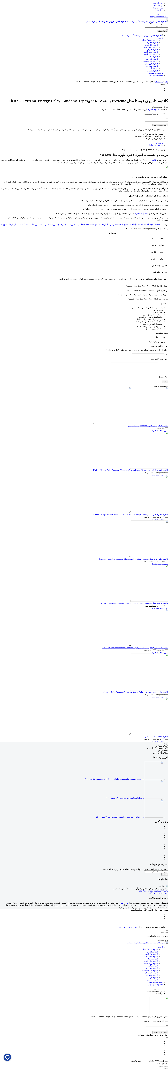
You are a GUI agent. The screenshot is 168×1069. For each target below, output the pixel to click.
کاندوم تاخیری (152, 42)
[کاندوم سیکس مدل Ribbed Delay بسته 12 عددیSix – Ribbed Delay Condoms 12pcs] (149, 601)
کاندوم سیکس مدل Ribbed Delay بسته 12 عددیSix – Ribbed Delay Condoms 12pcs (134, 603)
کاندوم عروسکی (151, 63)
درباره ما (159, 10)
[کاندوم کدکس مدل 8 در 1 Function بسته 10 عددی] (131, 423)
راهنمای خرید (157, 3)
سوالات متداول (157, 8)
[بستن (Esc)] (160, 1066)
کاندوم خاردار (152, 49)
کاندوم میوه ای (152, 66)
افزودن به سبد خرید (160, 125)
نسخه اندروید (162, 893)
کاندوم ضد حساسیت (149, 61)
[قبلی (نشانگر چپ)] (167, 1068)
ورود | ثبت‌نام (162, 31)
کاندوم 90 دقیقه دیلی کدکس (156, 736)
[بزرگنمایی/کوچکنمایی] (167, 1066)
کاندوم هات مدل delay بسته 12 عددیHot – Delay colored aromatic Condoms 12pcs (135, 648)
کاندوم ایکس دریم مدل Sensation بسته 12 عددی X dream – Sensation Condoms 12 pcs (133, 559)
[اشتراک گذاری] (162, 1066)
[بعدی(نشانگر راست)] (165, 1068)
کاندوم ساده (153, 56)
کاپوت (153, 160)
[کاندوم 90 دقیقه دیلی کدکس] (149, 734)
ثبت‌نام (164, 874)
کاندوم (160, 38)
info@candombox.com (159, 16)
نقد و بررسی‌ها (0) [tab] (156, 145)
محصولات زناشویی (155, 75)
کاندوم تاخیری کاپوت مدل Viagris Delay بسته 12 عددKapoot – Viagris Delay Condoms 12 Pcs (130, 514)
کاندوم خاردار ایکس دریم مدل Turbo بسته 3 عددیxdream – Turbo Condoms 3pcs (135, 692)
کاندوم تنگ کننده (151, 45)
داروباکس (124, 903)
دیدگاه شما (163, 377)
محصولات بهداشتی (155, 73)
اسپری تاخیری (143, 224)
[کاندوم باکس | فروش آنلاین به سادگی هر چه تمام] (142, 35)
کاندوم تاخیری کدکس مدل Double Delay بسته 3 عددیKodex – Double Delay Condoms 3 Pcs (130, 470)
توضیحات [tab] (159, 143)
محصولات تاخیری (142, 213)
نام (166, 354)
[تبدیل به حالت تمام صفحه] (165, 1066)
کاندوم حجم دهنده (151, 47)
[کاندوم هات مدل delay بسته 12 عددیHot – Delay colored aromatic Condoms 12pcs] (149, 645)
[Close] (167, 930)
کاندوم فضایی (152, 70)
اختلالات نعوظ (154, 224)
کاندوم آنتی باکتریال (150, 40)
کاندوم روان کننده (151, 54)
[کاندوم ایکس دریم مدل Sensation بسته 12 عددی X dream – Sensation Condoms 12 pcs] (149, 557)
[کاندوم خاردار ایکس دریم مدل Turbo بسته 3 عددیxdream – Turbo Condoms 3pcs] (149, 690)
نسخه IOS (153, 893)
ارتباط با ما (158, 5)
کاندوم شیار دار (152, 59)
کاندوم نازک (153, 68)
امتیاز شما (163, 359)
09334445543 (162, 14)
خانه (166, 82)
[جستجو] (167, 29)
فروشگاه (159, 82)
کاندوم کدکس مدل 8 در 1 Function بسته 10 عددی (148, 426)
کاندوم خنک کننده (151, 52)
